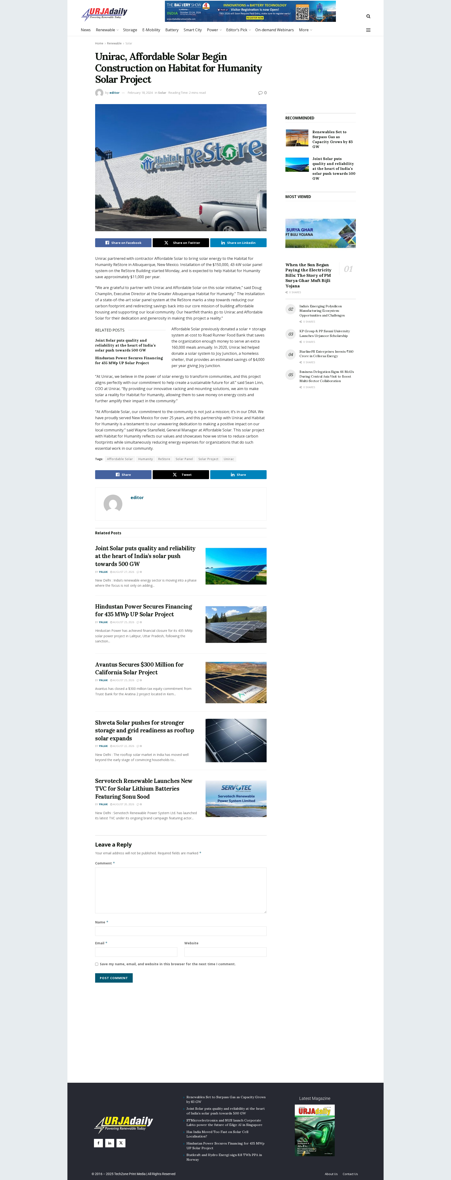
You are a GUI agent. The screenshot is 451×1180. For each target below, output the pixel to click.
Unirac (229, 459)
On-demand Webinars (274, 29)
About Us (331, 1174)
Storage (130, 29)
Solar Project (208, 459)
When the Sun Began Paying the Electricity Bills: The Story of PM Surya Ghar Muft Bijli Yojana (308, 275)
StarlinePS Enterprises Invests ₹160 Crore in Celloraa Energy (326, 353)
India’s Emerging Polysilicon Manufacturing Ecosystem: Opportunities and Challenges (322, 310)
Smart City (193, 29)
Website (191, 943)
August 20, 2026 (123, 804)
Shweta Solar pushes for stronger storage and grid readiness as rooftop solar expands (144, 730)
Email (101, 943)
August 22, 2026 (123, 746)
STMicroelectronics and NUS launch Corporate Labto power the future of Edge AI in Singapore (224, 1122)
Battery (172, 29)
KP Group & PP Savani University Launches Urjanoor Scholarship (324, 333)
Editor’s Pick (236, 29)
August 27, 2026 (123, 572)
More (304, 29)
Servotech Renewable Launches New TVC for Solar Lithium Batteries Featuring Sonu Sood (144, 788)
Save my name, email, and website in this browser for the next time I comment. (168, 964)
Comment (105, 863)
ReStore (164, 459)
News (86, 29)
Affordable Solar (120, 459)
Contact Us (350, 1174)
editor (114, 92)
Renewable (105, 29)
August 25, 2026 (123, 622)
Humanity (145, 459)
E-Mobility (151, 29)
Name (102, 922)
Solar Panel (184, 459)
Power (212, 29)
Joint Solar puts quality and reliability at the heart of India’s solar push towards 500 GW (125, 345)
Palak (103, 572)
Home (99, 43)
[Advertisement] (320, 72)
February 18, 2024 (140, 92)
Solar (128, 43)
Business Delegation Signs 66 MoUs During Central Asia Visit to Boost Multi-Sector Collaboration (326, 376)
